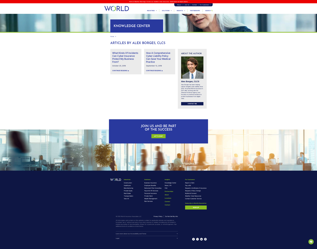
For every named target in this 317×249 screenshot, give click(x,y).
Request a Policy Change (193, 191)
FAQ (166, 188)
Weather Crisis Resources (193, 196)
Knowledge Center (170, 183)
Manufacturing (128, 188)
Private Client (148, 196)
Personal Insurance (150, 193)
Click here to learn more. (179, 1)
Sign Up (196, 207)
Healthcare (127, 185)
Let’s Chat (158, 136)
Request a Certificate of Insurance (195, 188)
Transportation (128, 196)
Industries (151, 10)
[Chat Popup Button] (311, 241)
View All (126, 198)
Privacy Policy (158, 216)
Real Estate (127, 193)
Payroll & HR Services (151, 191)
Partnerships (195, 10)
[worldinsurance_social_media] (193, 239)
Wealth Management (150, 198)
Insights (180, 10)
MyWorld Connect (190, 193)
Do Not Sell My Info (171, 216)
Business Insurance (150, 183)
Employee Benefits (150, 185)
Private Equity (128, 191)
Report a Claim (189, 183)
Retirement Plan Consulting (152, 188)
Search (208, 10)
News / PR (168, 185)
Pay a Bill (188, 185)
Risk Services (148, 201)
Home (112, 36)
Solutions (166, 10)
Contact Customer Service (193, 198)
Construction (128, 183)
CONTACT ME (192, 104)
